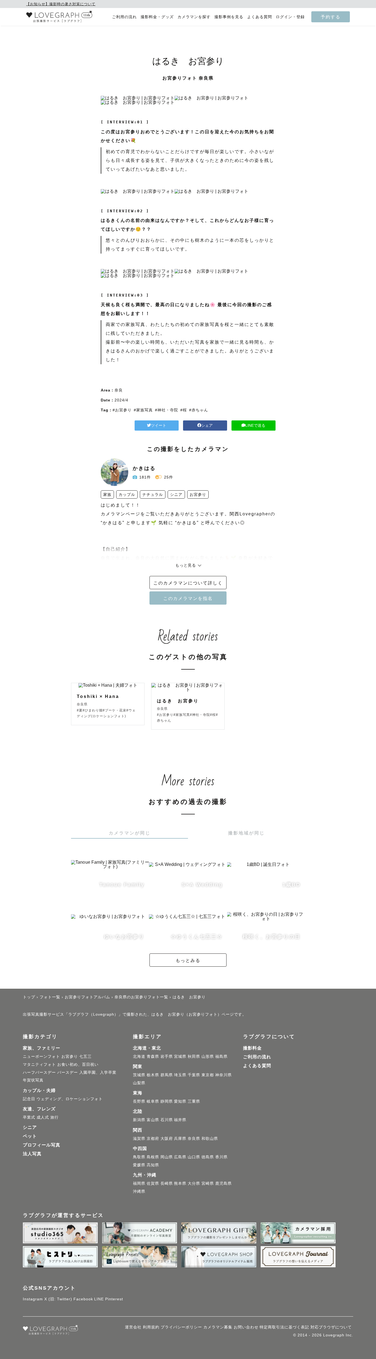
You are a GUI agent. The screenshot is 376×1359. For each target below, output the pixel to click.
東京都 (207, 1075)
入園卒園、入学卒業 (97, 1072)
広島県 (180, 1157)
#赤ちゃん (198, 410)
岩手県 (166, 1056)
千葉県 (194, 1075)
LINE (99, 1299)
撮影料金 (252, 1048)
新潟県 (139, 1120)
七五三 (85, 1056)
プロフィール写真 (41, 1145)
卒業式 (29, 1117)
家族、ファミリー (41, 1048)
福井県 (180, 1120)
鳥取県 (139, 1157)
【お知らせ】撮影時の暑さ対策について (61, 4)
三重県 (194, 1101)
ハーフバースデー (39, 1072)
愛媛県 (139, 1165)
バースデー (67, 1072)
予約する (330, 16)
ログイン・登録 (290, 17)
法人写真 (32, 1153)
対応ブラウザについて (331, 1327)
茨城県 (139, 1075)
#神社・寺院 (166, 410)
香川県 (221, 1157)
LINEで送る (255, 425)
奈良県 (194, 1138)
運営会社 (133, 1327)
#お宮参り (122, 410)
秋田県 (194, 1056)
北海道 (139, 1056)
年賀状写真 (33, 1080)
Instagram (33, 1299)
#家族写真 (143, 410)
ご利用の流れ (124, 17)
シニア (30, 1127)
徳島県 (207, 1157)
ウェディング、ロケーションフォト (70, 1099)
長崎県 (166, 1183)
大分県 (194, 1183)
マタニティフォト (39, 1064)
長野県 (139, 1101)
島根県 (153, 1157)
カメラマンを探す (194, 17)
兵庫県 (180, 1138)
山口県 (194, 1157)
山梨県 (139, 1083)
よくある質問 (259, 17)
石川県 (166, 1120)
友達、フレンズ (39, 1109)
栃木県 (153, 1075)
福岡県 (139, 1183)
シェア (207, 425)
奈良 (119, 390)
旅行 (54, 1117)
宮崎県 (207, 1183)
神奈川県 (223, 1075)
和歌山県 (209, 1138)
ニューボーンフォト (41, 1056)
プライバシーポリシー (181, 1327)
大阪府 (166, 1138)
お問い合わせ (246, 1327)
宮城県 (180, 1056)
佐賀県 (153, 1183)
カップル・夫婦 (39, 1090)
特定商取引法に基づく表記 (284, 1327)
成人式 (43, 1117)
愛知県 (180, 1101)
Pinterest (114, 1299)
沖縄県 (139, 1191)
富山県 (153, 1120)
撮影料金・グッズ (157, 17)
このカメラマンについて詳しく (188, 582)
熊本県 (180, 1183)
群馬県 (166, 1075)
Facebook (83, 1299)
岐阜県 (153, 1101)
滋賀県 (139, 1138)
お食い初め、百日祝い (78, 1064)
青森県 (153, 1056)
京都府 (153, 1138)
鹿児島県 (223, 1183)
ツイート (158, 425)
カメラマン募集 (217, 1327)
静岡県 (166, 1101)
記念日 (29, 1099)
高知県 (153, 1165)
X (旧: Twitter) (58, 1299)
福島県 (221, 1056)
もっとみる (188, 960)
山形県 (207, 1056)
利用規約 (151, 1327)
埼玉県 (180, 1075)
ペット (30, 1136)
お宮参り (69, 1056)
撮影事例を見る (228, 17)
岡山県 (166, 1157)
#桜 (183, 410)
